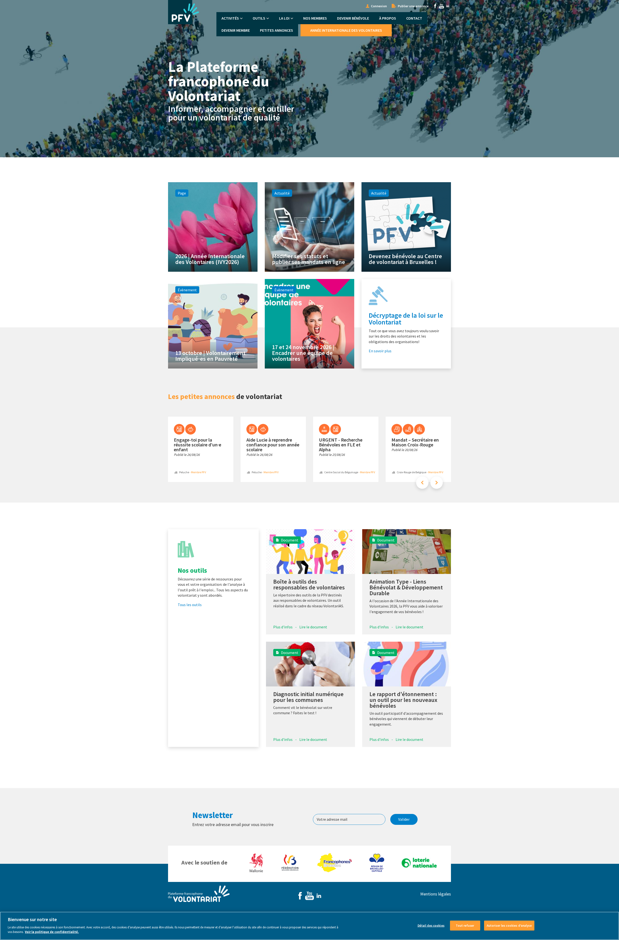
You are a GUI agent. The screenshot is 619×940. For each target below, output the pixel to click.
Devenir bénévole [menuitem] (353, 18)
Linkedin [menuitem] (448, 6)
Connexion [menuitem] (379, 6)
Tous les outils (190, 604)
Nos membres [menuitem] (315, 18)
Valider (404, 819)
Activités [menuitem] (230, 18)
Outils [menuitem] (259, 18)
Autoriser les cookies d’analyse (509, 925)
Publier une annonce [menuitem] (413, 6)
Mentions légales (435, 894)
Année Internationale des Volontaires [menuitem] (346, 30)
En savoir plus (380, 350)
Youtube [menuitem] (441, 6)
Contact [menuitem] (414, 18)
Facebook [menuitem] (435, 6)
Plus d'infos (283, 626)
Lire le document (313, 626)
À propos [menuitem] (387, 18)
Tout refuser (465, 925)
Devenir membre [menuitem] (235, 30)
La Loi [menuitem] (284, 18)
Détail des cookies (431, 925)
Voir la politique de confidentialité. (52, 932)
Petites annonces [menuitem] (276, 30)
